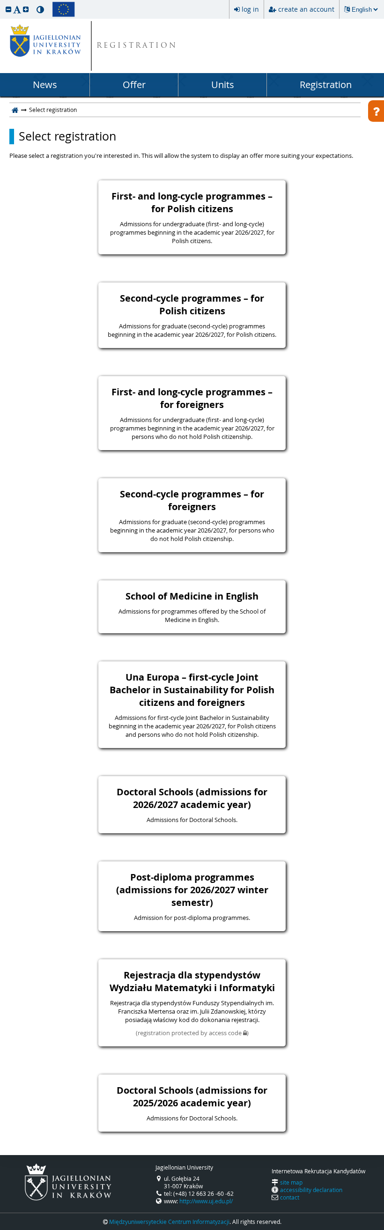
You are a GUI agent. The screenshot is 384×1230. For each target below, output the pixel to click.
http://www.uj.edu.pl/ (206, 1201)
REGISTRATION (136, 46)
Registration (326, 84)
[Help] (376, 111)
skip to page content (2, 2)
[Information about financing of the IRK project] (63, 9)
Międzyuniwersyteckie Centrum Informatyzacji (169, 1221)
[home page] (15, 109)
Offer (134, 84)
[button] (8, 9)
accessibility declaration (311, 1189)
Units (222, 84)
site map (291, 1182)
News (45, 84)
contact (289, 1197)
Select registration (67, 136)
